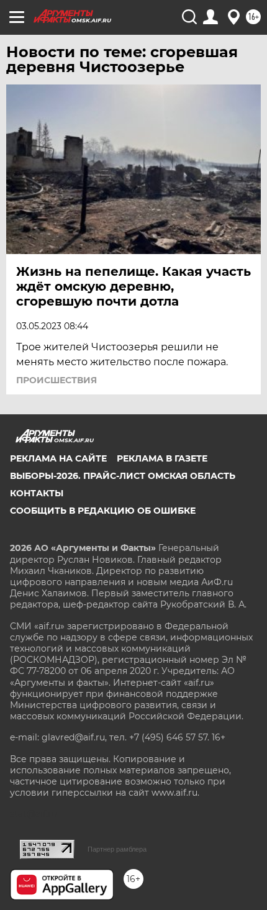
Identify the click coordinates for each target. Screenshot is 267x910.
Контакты (36, 493)
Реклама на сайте (58, 458)
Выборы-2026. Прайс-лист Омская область (122, 475)
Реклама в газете (162, 458)
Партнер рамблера (117, 849)
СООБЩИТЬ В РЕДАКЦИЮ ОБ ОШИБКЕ (103, 510)
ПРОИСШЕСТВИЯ (56, 380)
